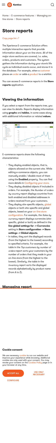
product (34, 74)
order (16, 74)
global (48, 204)
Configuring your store (36, 183)
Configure (13, 380)
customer (45, 70)
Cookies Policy (35, 362)
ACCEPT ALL (13, 373)
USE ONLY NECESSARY (39, 373)
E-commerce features (22, 15)
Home (5, 15)
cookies (22, 355)
